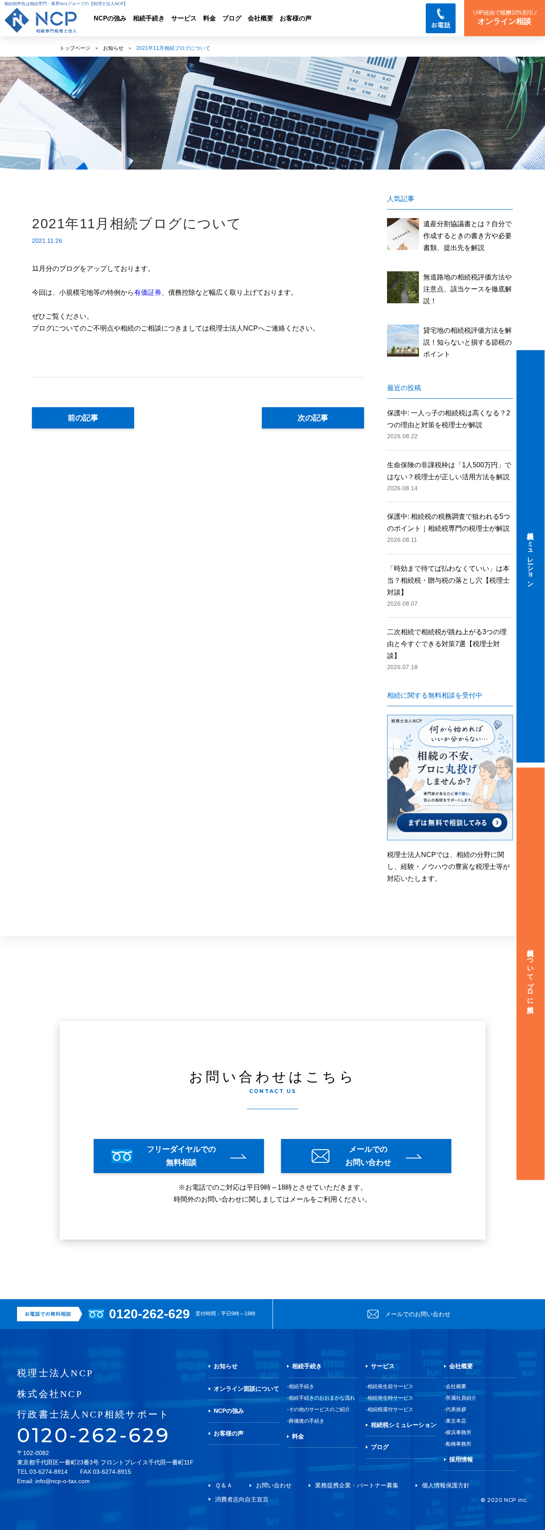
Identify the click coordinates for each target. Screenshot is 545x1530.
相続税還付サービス (390, 1409)
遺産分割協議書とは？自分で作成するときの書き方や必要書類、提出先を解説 (467, 235)
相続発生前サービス (390, 1386)
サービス (184, 18)
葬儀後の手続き (306, 1421)
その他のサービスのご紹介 (319, 1409)
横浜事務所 (458, 1432)
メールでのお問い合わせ (417, 1314)
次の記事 (313, 418)
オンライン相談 (505, 17)
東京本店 (456, 1421)
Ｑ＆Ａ (223, 1485)
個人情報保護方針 (446, 1485)
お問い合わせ (274, 1485)
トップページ (75, 48)
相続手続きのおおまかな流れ (322, 1398)
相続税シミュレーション (403, 1424)
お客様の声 (296, 18)
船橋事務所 (458, 1444)
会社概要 (260, 18)
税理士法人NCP (55, 1373)
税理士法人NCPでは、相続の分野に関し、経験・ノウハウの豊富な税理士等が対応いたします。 (448, 866)
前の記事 (83, 418)
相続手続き (149, 18)
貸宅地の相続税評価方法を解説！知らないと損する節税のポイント (467, 342)
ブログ (231, 18)
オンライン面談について (246, 1388)
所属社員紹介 (461, 1398)
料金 (209, 18)
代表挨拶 (456, 1409)
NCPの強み (110, 18)
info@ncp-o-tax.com (62, 1481)
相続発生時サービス (390, 1398)
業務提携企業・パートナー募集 (357, 1485)
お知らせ (113, 48)
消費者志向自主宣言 (242, 1499)
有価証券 (147, 292)
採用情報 (461, 1459)
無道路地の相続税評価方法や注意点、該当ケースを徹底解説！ (467, 289)
